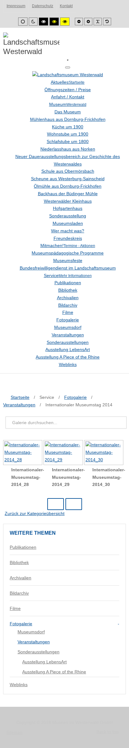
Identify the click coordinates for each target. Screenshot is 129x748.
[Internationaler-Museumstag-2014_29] (64, 453)
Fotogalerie (21, 623)
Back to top (107, 731)
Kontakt (66, 6)
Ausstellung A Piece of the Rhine (54, 671)
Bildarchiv (19, 593)
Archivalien (20, 577)
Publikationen (23, 547)
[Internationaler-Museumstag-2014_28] (23, 453)
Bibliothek (19, 562)
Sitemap (14, 732)
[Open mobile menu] (67, 60)
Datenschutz (42, 6)
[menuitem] (68, 82)
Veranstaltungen (34, 641)
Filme (15, 608)
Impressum (16, 6)
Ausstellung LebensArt (44, 661)
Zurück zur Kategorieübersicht (34, 513)
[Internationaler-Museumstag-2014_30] (104, 453)
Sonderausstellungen (38, 651)
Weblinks (19, 684)
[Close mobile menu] (67, 67)
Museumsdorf (31, 631)
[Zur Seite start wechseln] (55, 504)
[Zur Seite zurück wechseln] (73, 504)
